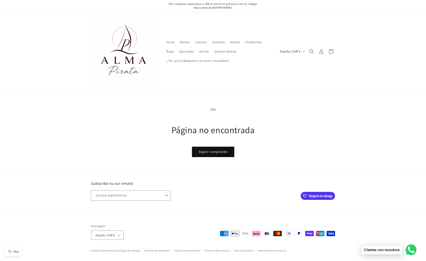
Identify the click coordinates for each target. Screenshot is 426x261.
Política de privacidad (187, 250)
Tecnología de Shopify (127, 250)
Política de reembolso (157, 250)
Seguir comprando (213, 152)
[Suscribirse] (166, 195)
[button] (311, 51)
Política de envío (243, 250)
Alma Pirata (107, 250)
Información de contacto (272, 250)
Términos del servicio (217, 250)
